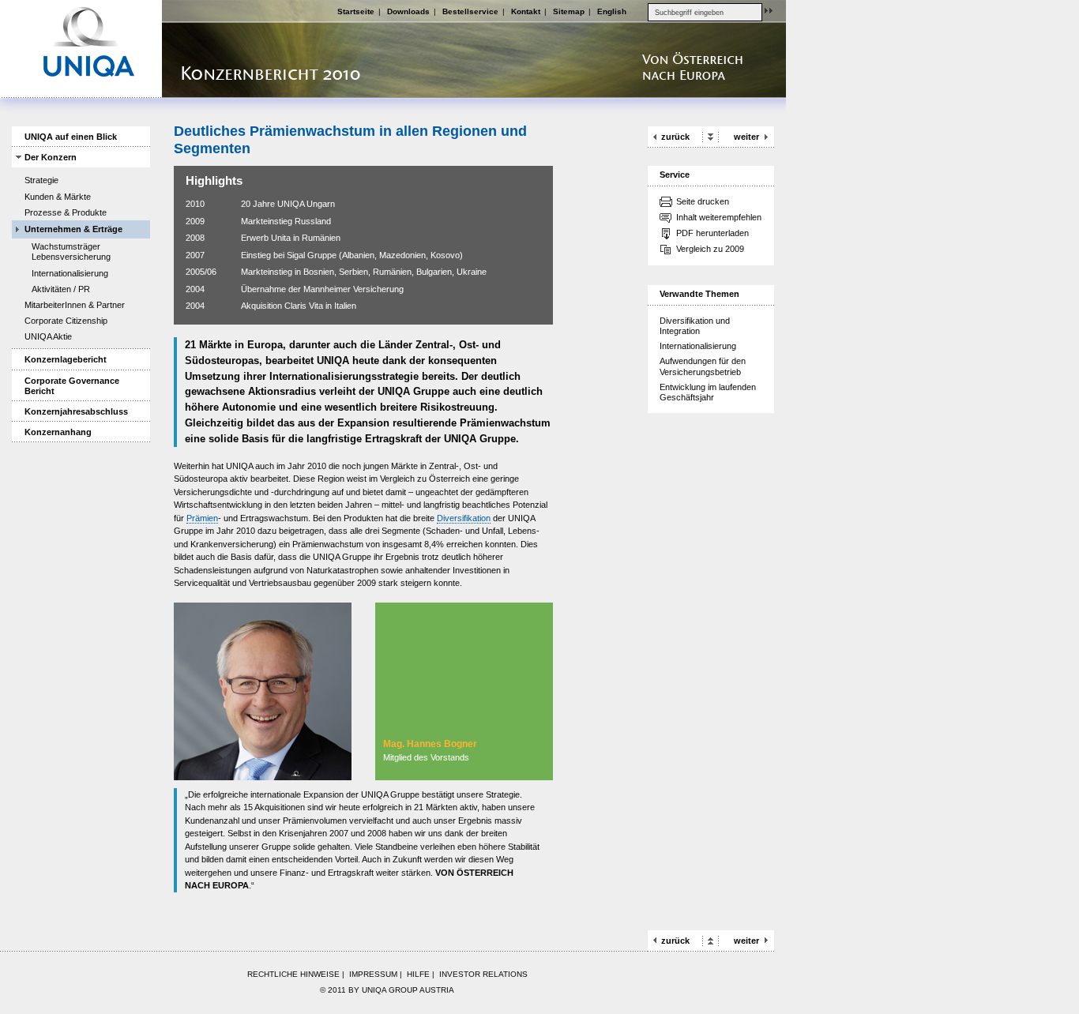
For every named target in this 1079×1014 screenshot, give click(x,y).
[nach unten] (710, 136)
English (611, 11)
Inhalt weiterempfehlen (718, 217)
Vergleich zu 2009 (710, 249)
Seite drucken (702, 201)
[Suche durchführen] (768, 10)
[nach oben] (710, 940)
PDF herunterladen (712, 233)
